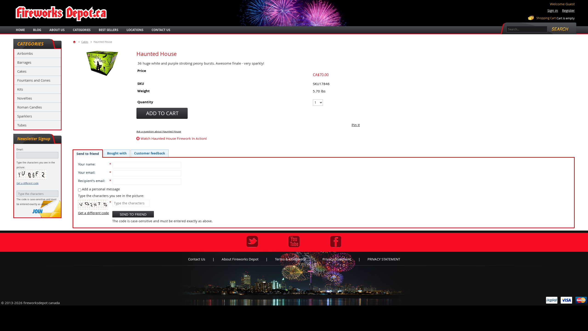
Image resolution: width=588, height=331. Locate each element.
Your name (86, 164)
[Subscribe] (37, 211)
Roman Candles (29, 107)
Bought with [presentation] (117, 153)
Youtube (294, 241)
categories (81, 30)
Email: (20, 149)
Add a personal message (100, 189)
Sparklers (24, 116)
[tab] (88, 153)
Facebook (336, 241)
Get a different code (28, 183)
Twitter (252, 241)
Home (20, 30)
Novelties (24, 98)
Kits (20, 89)
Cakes (21, 71)
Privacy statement (336, 259)
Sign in (552, 10)
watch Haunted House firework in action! (174, 138)
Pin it (356, 125)
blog (37, 30)
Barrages (24, 62)
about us (57, 30)
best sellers (108, 30)
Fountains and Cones (33, 80)
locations (135, 30)
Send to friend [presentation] (87, 153)
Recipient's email (91, 181)
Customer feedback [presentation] (149, 153)
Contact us (196, 259)
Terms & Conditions (290, 259)
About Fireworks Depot (240, 259)
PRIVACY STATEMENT (384, 259)
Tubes (21, 125)
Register (568, 10)
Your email (86, 172)
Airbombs (25, 53)
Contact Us (161, 30)
